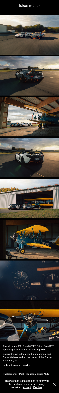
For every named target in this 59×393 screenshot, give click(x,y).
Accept (27, 387)
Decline (37, 387)
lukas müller (29, 6)
